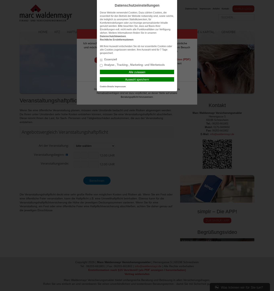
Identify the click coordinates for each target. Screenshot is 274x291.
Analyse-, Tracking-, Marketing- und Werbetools (134, 64)
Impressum (120, 86)
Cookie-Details (107, 86)
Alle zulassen (137, 72)
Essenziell (110, 59)
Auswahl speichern (137, 79)
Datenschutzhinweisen (113, 36)
